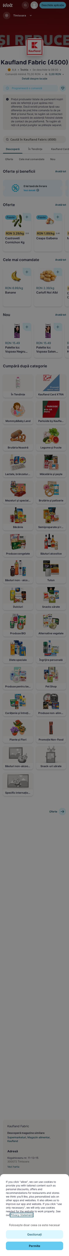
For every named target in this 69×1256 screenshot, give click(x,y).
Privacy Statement (21, 1215)
